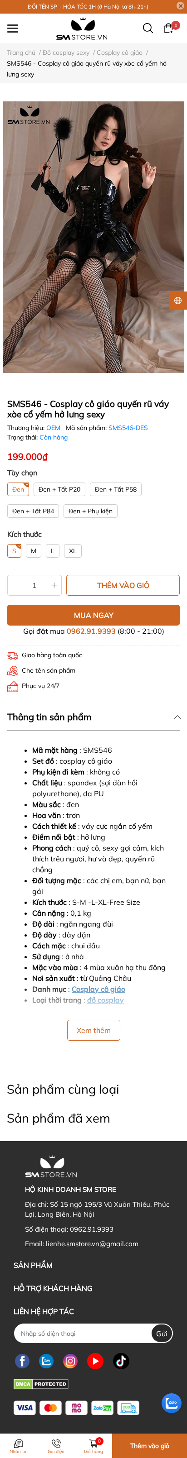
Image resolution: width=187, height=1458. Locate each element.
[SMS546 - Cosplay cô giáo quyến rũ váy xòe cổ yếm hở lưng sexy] (93, 237)
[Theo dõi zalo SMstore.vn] (46, 1361)
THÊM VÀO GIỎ (123, 585)
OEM (54, 428)
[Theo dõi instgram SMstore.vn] (70, 1361)
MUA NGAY (93, 615)
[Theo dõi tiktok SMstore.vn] (121, 1361)
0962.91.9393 (91, 631)
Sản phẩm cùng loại (63, 1089)
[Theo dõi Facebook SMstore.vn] (22, 1361)
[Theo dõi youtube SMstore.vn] (95, 1361)
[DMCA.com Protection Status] (41, 1383)
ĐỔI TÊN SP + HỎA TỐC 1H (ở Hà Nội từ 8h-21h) (88, 6)
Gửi (161, 1333)
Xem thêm (94, 1030)
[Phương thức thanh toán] (76, 1408)
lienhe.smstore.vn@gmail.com (92, 1243)
